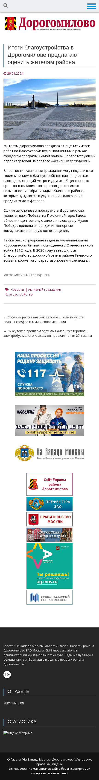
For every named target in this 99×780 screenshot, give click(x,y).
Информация (13, 703)
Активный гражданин (44, 289)
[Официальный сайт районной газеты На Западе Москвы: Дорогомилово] (49, 23)
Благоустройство (19, 294)
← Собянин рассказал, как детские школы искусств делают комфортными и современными (43, 319)
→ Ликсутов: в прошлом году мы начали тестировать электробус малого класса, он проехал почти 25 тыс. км (47, 333)
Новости (17, 289)
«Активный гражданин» (70, 161)
